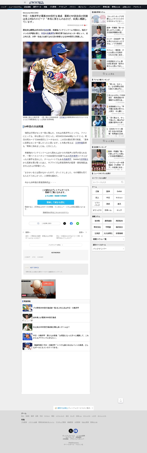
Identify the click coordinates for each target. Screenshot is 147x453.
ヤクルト (119, 198)
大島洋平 (50, 33)
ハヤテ (94, 416)
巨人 (97, 198)
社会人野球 (85, 422)
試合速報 (27, 7)
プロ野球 (53, 7)
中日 (43, 33)
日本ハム (108, 210)
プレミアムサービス (68, 436)
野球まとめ (116, 7)
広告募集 (65, 439)
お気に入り (127, 7)
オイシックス (102, 416)
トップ (3, 7)
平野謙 (108, 227)
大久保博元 (108, 233)
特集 (45, 7)
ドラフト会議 (33, 422)
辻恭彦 (97, 233)
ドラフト (72, 7)
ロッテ (119, 210)
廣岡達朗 (108, 221)
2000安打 (41, 257)
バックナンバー (94, 7)
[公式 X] (71, 431)
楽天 (119, 204)
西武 (108, 204)
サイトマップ (70, 437)
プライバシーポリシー (77, 439)
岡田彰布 (119, 221)
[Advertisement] (56, 371)
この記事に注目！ (47, 223)
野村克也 (97, 227)
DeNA (46, 30)
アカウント (137, 7)
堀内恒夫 (119, 227)
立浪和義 (79, 143)
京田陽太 (84, 159)
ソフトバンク (97, 204)
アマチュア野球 (61, 422)
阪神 (108, 191)
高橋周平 (67, 159)
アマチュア (63, 7)
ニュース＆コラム (15, 7)
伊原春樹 (119, 233)
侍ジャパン (82, 7)
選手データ (37, 7)
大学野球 (77, 422)
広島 (97, 191)
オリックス (97, 210)
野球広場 (106, 7)
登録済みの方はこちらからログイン (56, 212)
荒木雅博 (74, 156)
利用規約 (78, 437)
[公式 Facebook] (76, 431)
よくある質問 (81, 436)
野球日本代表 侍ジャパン (46, 422)
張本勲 (97, 221)
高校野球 (70, 422)
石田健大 (63, 117)
